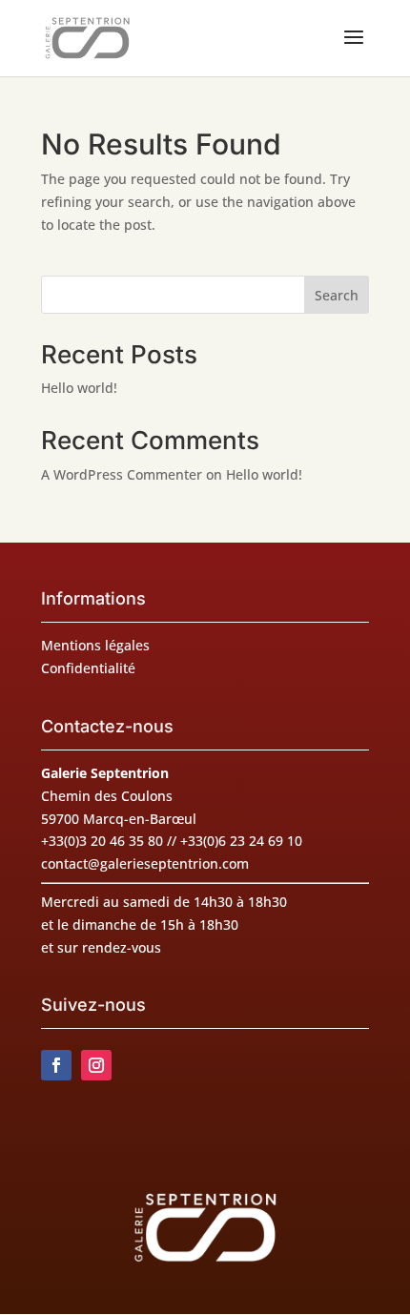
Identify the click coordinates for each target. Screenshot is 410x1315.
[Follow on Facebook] (56, 1065)
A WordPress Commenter (121, 474)
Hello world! (79, 388)
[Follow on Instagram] (96, 1065)
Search (337, 295)
